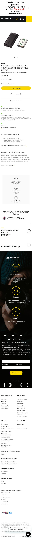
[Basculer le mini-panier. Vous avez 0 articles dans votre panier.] (23, 19)
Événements (4, 424)
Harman (3, 483)
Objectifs (3, 473)
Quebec (5, 495)
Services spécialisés (22, 416)
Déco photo (20, 401)
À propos (3, 401)
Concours (3, 443)
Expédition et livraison (7, 429)
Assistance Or (5, 426)
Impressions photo (22, 399)
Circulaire (3, 399)
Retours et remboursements (6, 434)
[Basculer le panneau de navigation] (29, 19)
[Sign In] (20, 19)
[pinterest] (19, 101)
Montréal (5, 504)
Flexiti (3, 454)
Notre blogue (4, 408)
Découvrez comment (7, 165)
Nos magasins (5, 406)
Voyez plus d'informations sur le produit (13, 145)
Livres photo (20, 403)
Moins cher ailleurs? (6, 431)
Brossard (5, 501)
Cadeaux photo (21, 406)
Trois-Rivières (6, 497)
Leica (2, 481)
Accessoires (4, 471)
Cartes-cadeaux (5, 437)
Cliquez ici (19, 9)
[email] (21, 101)
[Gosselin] (6, 19)
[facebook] (16, 101)
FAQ (18, 426)
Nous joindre (20, 424)
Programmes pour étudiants (6, 446)
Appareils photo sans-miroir (8, 464)
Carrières (3, 403)
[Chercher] (17, 19)
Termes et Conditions (25, 536)
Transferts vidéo (21, 410)
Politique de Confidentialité (8, 536)
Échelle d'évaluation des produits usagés (7, 440)
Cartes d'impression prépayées (22, 413)
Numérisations (21, 408)
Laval (4, 499)
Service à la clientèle (22, 429)
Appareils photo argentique (8, 462)
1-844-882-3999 (5, 492)
